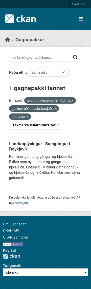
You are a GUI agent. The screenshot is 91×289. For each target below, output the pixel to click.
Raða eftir (17, 72)
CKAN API (11, 230)
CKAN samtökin (15, 237)
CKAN (11, 256)
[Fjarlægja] (72, 101)
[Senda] (75, 57)
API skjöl (21, 202)
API (78, 197)
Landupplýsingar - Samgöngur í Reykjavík (39, 146)
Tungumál (11, 265)
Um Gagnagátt (15, 223)
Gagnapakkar (29, 39)
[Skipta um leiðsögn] (81, 19)
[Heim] (7, 39)
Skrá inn (78, 4)
